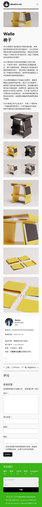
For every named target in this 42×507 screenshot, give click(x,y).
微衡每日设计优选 (21, 341)
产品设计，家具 (16, 348)
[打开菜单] (37, 4)
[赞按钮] (6, 358)
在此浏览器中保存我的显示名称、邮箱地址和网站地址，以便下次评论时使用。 (21, 448)
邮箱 (5, 427)
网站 (5, 437)
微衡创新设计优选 (16, 4)
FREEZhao (32, 500)
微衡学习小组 (32, 503)
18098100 (14, 500)
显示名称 (7, 417)
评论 (5, 393)
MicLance (24, 503)
